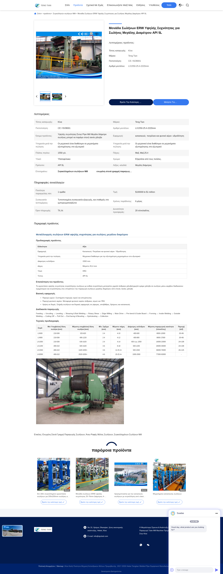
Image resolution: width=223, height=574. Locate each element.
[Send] (216, 570)
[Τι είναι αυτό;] (142, 544)
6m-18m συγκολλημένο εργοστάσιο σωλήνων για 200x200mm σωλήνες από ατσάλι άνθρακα (53, 495)
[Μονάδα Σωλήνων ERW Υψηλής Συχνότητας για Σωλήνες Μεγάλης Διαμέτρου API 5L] (69, 55)
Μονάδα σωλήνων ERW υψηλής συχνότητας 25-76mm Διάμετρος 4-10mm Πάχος (90, 495)
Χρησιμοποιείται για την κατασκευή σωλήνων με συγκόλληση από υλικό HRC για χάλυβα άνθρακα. (129, 495)
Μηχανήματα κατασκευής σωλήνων (167, 494)
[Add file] (172, 570)
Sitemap (60, 566)
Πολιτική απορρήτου (46, 566)
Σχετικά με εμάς (94, 5)
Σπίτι (67, 5)
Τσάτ (169, 5)
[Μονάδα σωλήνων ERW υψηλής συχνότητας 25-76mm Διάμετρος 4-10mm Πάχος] (92, 474)
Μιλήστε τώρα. (171, 102)
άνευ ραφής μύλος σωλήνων (99, 434)
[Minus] (216, 513)
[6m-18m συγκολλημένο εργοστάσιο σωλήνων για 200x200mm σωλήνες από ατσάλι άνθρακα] (53, 474)
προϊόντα (78, 5)
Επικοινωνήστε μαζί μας (120, 5)
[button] (40, 478)
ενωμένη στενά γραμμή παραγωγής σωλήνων (63, 434)
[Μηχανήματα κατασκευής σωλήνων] (169, 474)
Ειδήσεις (140, 5)
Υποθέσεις (154, 5)
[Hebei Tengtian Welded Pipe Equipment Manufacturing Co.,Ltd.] (43, 5)
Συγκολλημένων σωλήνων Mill (128, 434)
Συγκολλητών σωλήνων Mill (64, 13)
